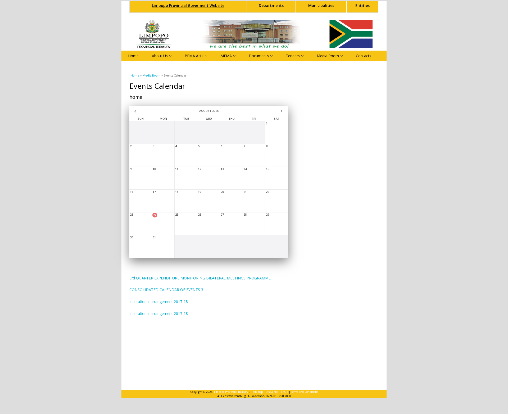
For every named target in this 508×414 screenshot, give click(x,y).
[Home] (254, 34)
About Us (160, 55)
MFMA (226, 55)
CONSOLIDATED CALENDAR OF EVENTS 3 (166, 289)
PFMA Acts (194, 55)
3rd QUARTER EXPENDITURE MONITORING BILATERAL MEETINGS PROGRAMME (200, 278)
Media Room (328, 55)
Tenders (293, 55)
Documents (259, 55)
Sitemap (258, 392)
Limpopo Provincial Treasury (231, 392)
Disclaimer (272, 392)
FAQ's (284, 392)
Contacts (363, 55)
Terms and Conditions (304, 392)
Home (133, 55)
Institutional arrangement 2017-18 (158, 301)
